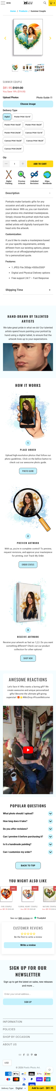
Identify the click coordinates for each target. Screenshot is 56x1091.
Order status (28, 564)
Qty (4, 157)
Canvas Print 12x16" (34, 133)
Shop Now (28, 658)
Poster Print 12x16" (22, 117)
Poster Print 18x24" (33, 125)
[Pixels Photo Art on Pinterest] (31, 1055)
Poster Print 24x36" (12, 133)
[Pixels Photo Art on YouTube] (35, 1055)
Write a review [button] (28, 945)
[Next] (50, 38)
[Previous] (5, 38)
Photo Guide (43, 97)
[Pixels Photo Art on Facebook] (23, 1055)
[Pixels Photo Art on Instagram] (27, 1055)
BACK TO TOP (28, 865)
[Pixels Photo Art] (28, 3)
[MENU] (1, 3)
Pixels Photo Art (32, 1067)
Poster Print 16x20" (12, 125)
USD (6, 1063)
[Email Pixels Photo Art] (20, 1055)
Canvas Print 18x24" (35, 141)
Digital (7, 117)
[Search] (45, 3)
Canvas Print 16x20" (13, 141)
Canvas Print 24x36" (13, 149)
